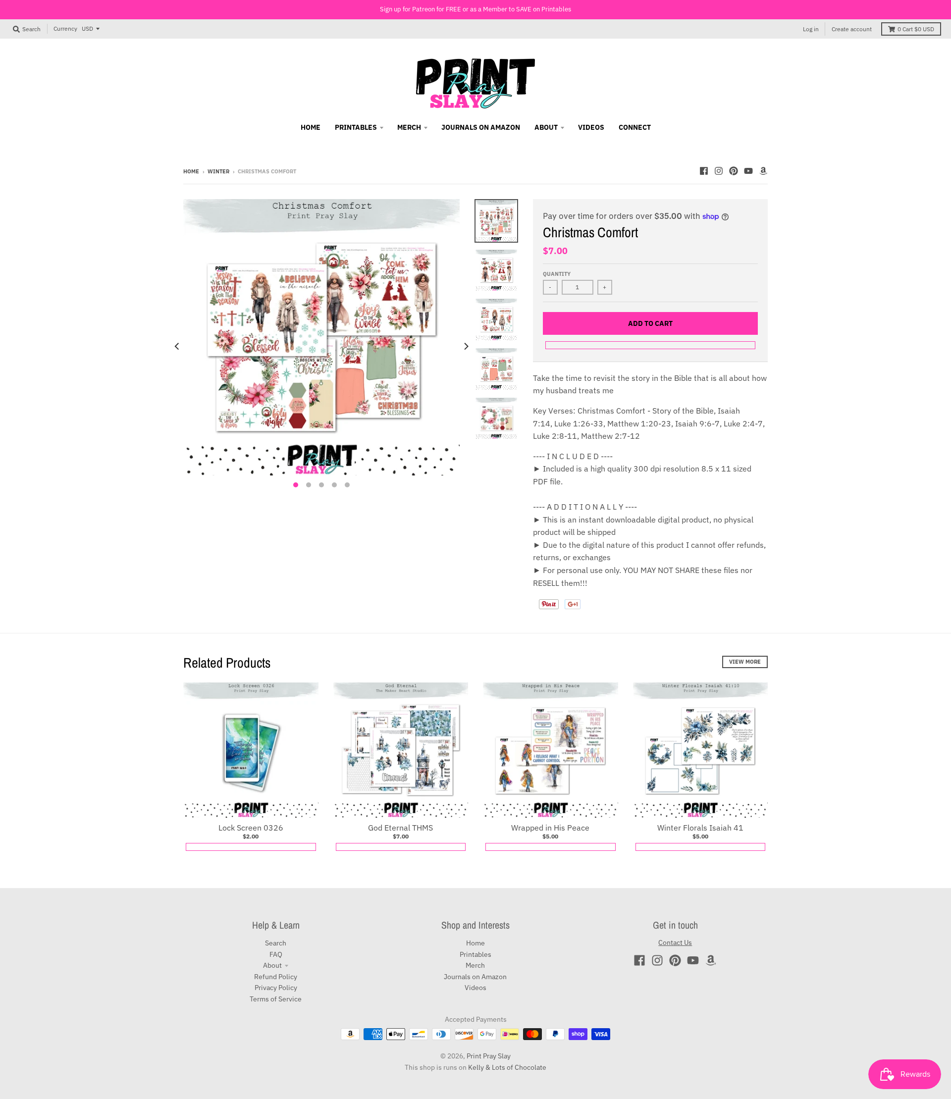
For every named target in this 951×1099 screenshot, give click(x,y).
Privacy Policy (276, 987)
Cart (916, 29)
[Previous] (177, 346)
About (272, 965)
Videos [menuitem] (591, 127)
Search (275, 943)
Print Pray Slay (489, 1055)
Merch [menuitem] (409, 127)
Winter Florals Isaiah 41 (700, 828)
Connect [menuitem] (635, 127)
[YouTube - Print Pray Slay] (748, 170)
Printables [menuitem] (356, 127)
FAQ (275, 954)
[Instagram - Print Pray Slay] (718, 170)
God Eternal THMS (400, 828)
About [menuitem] (546, 127)
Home (191, 171)
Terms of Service (276, 998)
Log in (811, 29)
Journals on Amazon (475, 976)
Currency (65, 28)
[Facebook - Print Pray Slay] (703, 170)
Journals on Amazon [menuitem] (480, 127)
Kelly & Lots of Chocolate (507, 1067)
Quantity (557, 273)
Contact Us (675, 942)
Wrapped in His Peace (550, 828)
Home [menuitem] (310, 127)
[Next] (466, 346)
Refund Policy (275, 976)
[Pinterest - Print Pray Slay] (733, 170)
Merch (475, 965)
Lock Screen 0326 (250, 828)
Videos (475, 987)
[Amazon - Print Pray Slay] (763, 170)
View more (745, 661)
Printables (475, 954)
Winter (218, 171)
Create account (852, 29)
